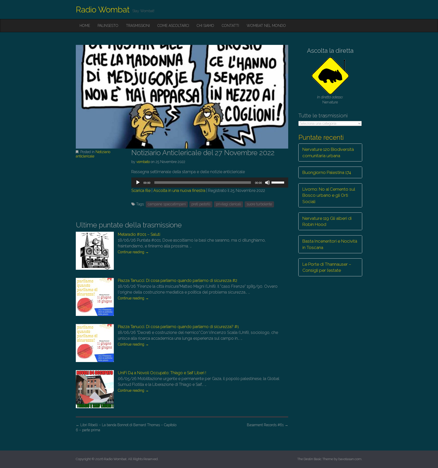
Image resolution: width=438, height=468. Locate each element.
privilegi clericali (228, 204)
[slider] (278, 182)
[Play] (137, 182)
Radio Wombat (103, 9)
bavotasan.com (349, 459)
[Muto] (267, 182)
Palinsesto (108, 26)
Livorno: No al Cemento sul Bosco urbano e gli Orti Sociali (328, 195)
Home (85, 26)
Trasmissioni (138, 26)
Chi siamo (205, 26)
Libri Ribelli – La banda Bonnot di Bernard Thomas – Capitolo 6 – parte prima (126, 427)
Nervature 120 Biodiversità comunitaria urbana (328, 152)
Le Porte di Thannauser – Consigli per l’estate (326, 267)
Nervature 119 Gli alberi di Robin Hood (327, 221)
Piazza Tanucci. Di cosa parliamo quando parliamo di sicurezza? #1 (178, 326)
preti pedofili (200, 204)
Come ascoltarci (173, 26)
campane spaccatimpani (167, 204)
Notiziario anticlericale (93, 154)
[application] (209, 182)
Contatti (230, 26)
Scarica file (141, 190)
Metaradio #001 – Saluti (139, 234)
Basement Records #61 (267, 425)
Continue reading (133, 252)
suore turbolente (259, 204)
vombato (143, 162)
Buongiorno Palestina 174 (326, 172)
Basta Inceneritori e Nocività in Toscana (329, 244)
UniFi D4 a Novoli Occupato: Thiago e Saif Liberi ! (162, 372)
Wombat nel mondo (266, 26)
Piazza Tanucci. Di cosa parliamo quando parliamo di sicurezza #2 (177, 280)
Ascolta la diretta (330, 50)
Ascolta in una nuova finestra (179, 190)
